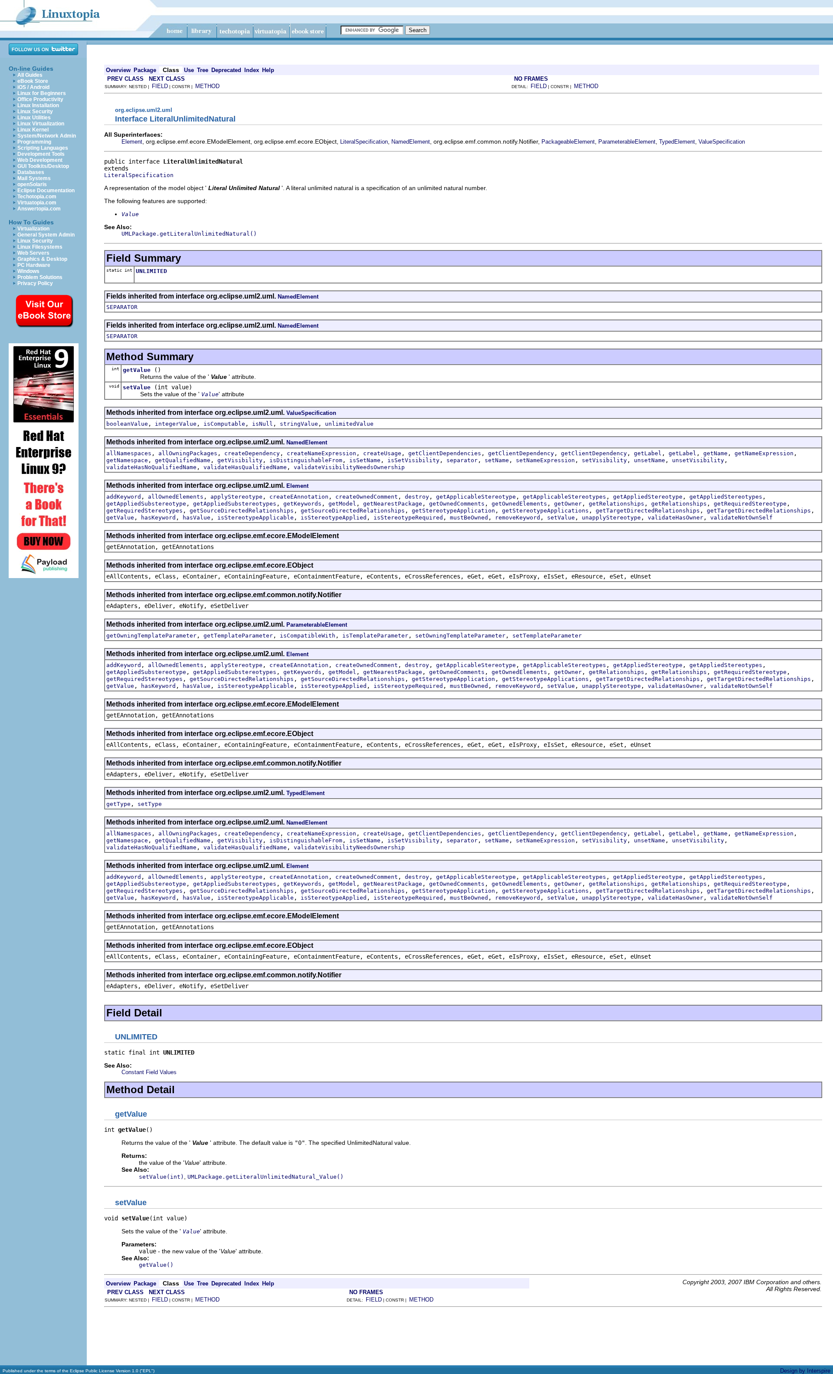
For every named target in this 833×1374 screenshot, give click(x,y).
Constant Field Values (149, 1072)
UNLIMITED (151, 271)
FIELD (160, 86)
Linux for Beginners (41, 93)
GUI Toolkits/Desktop (43, 166)
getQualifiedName (182, 460)
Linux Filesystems (39, 247)
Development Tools (41, 154)
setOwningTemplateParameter (460, 635)
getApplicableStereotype (476, 496)
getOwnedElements (519, 503)
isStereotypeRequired (408, 517)
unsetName (649, 460)
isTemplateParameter (375, 635)
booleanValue (127, 424)
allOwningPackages (187, 453)
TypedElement (677, 141)
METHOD (207, 86)
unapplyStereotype (611, 517)
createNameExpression (321, 453)
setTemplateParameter (547, 635)
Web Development (39, 160)
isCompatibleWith (307, 635)
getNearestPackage (392, 503)
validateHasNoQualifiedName (151, 467)
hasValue (196, 517)
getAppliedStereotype (647, 496)
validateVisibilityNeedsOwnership (349, 467)
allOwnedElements (175, 496)
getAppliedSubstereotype (146, 503)
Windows (28, 271)
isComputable (224, 424)
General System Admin (46, 235)
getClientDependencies (444, 453)
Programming (34, 142)
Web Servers (33, 253)
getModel (342, 503)
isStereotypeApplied (334, 517)
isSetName (364, 460)
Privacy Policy (35, 283)
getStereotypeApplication (453, 510)
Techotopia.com (36, 197)
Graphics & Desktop (42, 259)
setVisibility (604, 460)
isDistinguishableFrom (305, 460)
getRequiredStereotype (750, 503)
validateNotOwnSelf (741, 517)
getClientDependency (521, 453)
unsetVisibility (698, 460)
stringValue (299, 424)
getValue (137, 370)
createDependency (252, 453)
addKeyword (123, 496)
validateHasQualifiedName (245, 467)
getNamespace (127, 460)
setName (497, 460)
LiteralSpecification (364, 141)
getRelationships (616, 503)
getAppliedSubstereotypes (234, 503)
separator (462, 460)
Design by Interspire (805, 1370)
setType (150, 804)
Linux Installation (38, 105)
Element (131, 141)
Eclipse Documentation (46, 190)
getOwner (568, 503)
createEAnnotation (298, 496)
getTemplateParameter (238, 635)
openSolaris (32, 184)
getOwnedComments (457, 503)
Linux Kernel (33, 130)
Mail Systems (34, 178)
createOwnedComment (366, 496)
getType (118, 804)
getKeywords (302, 503)
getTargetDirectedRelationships (648, 510)
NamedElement (410, 141)
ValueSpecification (722, 141)
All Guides (30, 75)
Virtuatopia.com (36, 203)
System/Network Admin (46, 136)
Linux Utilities (34, 118)
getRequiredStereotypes (144, 510)
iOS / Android (33, 87)
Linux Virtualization (40, 124)
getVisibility (239, 460)
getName (715, 453)
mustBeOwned (469, 517)
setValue (137, 387)
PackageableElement (568, 141)
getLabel (648, 453)
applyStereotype (236, 496)
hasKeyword (158, 517)
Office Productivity (40, 99)
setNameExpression (545, 460)
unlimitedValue (349, 424)
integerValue (176, 424)
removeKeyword (517, 517)
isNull (262, 424)
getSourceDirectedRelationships (242, 510)
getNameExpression (764, 453)
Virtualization (33, 229)
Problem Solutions (39, 277)
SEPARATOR (122, 307)
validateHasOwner (675, 517)
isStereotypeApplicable (255, 517)
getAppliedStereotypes (725, 496)
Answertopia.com (39, 209)
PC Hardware (33, 265)
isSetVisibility (413, 460)
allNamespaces (128, 453)
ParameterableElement (627, 141)
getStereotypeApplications (545, 510)
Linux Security (35, 111)
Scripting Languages (42, 148)
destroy (417, 496)
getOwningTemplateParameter (151, 635)
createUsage (382, 453)
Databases (30, 172)
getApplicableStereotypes (564, 496)
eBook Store (32, 81)
